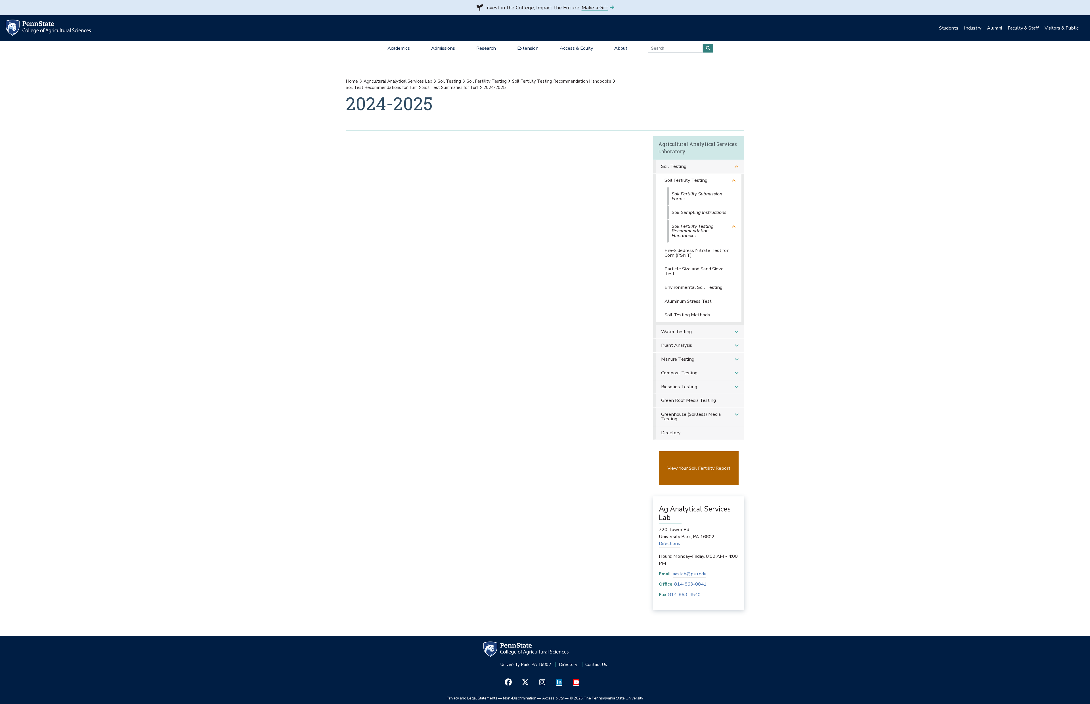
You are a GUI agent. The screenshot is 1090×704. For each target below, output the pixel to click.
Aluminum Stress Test (688, 301)
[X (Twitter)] (525, 682)
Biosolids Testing (679, 386)
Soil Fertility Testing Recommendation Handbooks (561, 81)
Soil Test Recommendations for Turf (381, 87)
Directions (669, 543)
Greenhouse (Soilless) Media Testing (691, 416)
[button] (736, 166)
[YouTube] (576, 682)
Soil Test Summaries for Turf (450, 87)
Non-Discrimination (519, 698)
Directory (670, 432)
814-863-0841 (690, 584)
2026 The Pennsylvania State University (606, 698)
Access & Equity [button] (576, 48)
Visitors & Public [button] (1062, 28)
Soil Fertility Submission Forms (697, 196)
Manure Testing (677, 359)
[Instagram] (542, 682)
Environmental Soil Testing (693, 287)
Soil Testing (449, 81)
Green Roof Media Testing (688, 400)
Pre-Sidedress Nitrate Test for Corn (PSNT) (696, 252)
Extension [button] (527, 48)
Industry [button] (972, 28)
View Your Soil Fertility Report (698, 468)
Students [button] (948, 28)
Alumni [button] (994, 28)
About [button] (620, 48)
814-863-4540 (684, 594)
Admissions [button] (443, 48)
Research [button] (486, 48)
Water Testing (676, 331)
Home (352, 81)
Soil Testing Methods (687, 315)
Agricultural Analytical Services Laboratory (697, 148)
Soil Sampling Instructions (699, 212)
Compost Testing (679, 372)
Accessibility (553, 698)
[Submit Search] (708, 48)
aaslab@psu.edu (689, 574)
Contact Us (596, 664)
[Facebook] (508, 682)
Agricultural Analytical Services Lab (398, 81)
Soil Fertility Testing (487, 81)
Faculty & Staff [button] (1023, 28)
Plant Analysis (676, 345)
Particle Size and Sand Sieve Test (694, 271)
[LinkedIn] (559, 682)
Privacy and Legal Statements (472, 698)
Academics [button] (398, 48)
